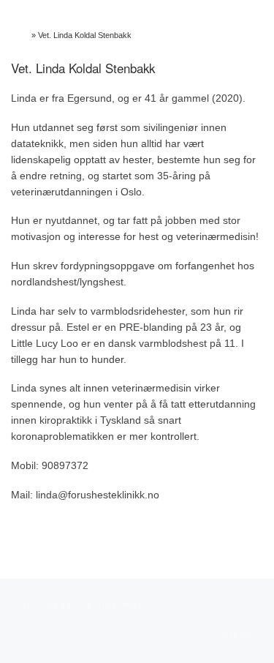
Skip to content (29, 6)
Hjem (20, 35)
